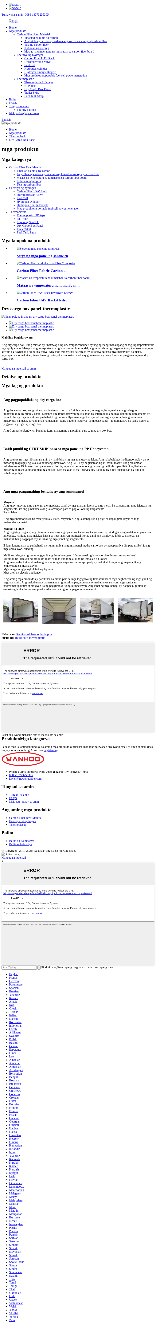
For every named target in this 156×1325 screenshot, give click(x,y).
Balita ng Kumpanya (21, 840)
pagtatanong (51, 750)
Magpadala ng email (14, 857)
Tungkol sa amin (19, 106)
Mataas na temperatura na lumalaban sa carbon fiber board (59, 51)
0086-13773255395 (21, 775)
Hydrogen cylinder (35, 68)
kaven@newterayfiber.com (25, 778)
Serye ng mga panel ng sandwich (42, 256)
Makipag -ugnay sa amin (24, 113)
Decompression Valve (37, 61)
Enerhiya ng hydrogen (30, 55)
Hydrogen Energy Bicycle (40, 72)
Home (13, 27)
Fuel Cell (29, 65)
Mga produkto (17, 31)
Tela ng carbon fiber (36, 44)
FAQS (13, 102)
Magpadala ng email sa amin (19, 368)
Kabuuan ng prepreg (36, 48)
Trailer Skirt (31, 92)
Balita (12, 99)
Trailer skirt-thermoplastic (29, 637)
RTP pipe (30, 85)
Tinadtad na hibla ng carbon (41, 37)
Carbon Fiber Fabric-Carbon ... (42, 271)
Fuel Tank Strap (34, 96)
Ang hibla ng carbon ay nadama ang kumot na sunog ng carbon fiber (65, 41)
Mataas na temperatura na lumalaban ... (48, 285)
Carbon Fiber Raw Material (33, 34)
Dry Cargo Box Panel (37, 89)
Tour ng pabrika (26, 109)
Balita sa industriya (20, 844)
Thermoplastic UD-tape (38, 82)
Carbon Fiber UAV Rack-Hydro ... (44, 300)
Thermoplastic (25, 78)
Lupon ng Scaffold (28, 222)
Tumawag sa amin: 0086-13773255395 (25, 14)
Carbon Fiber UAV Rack (39, 58)
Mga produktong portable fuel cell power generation (55, 75)
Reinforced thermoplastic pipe (34, 634)
